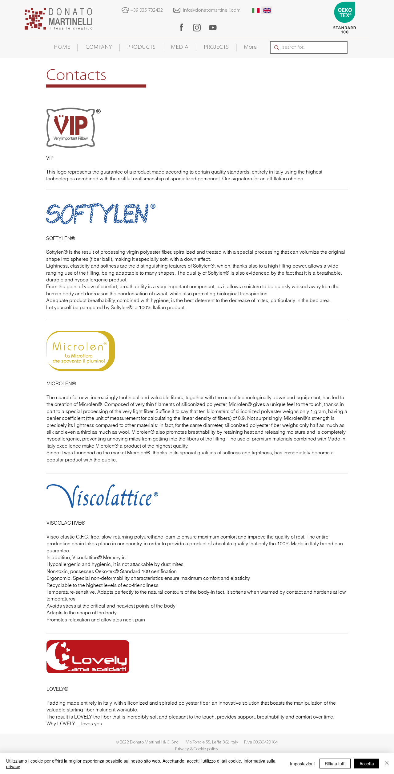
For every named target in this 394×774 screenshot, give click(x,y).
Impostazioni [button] (302, 763)
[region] (181, 27)
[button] (98, 47)
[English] (267, 10)
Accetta (367, 763)
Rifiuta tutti (335, 763)
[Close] (386, 763)
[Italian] (255, 10)
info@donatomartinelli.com (211, 10)
